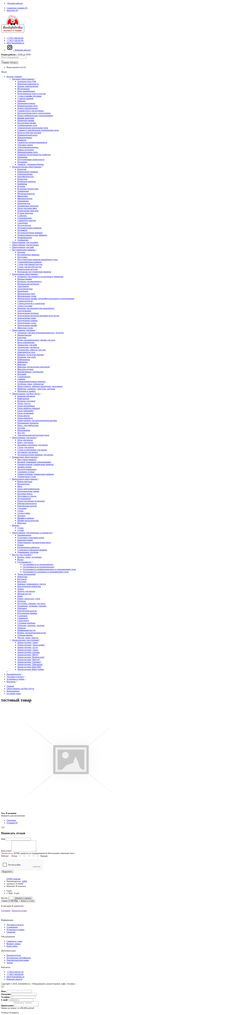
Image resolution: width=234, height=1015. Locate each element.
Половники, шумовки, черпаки (31, 606)
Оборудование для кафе (23, 247)
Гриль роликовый (25, 413)
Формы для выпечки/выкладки (31, 633)
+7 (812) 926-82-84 (14, 974)
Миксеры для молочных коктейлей (33, 367)
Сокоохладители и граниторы (31, 303)
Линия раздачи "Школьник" (30, 664)
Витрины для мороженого (29, 281)
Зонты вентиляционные (28, 489)
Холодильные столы (26, 323)
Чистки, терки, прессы (27, 637)
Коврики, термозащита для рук (31, 584)
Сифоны (21, 379)
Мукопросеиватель (26, 193)
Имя (3, 839)
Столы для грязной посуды (29, 264)
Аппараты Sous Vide (26, 81)
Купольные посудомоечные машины (34, 272)
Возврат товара (13, 943)
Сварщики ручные (26, 472)
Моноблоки (22, 291)
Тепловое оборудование (23, 79)
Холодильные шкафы (27, 325)
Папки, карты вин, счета (28, 598)
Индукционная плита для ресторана (34, 113)
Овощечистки (23, 203)
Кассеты (21, 252)
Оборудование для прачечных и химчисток (32, 533)
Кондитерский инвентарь (29, 586)
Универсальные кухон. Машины (32, 235)
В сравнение (18, 906)
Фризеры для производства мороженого (35, 308)
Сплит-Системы (24, 306)
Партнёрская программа (17, 960)
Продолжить (7, 872)
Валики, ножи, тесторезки (29, 557)
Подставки (22, 257)
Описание (11, 820)
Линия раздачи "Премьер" (29, 662)
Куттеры (21, 186)
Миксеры (21, 364)
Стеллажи (22, 508)
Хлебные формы (25, 635)
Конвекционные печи (27, 106)
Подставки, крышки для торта (31, 603)
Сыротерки (22, 223)
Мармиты (21, 140)
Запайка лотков (24, 467)
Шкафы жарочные (25, 118)
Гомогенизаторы (25, 174)
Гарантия (10, 932)
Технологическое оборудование (27, 167)
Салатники (22, 616)
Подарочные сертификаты (18, 958)
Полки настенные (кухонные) (31, 501)
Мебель (15, 525)
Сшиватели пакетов (26, 220)
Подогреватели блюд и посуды (31, 93)
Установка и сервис (15, 929)
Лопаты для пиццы (26, 591)
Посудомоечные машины (24, 250)
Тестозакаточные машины (29, 228)
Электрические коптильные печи (32, 128)
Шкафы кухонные (25, 518)
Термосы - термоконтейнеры (30, 164)
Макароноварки (24, 137)
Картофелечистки (25, 176)
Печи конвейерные (26, 91)
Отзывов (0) (12, 823)
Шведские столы (25, 328)
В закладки (6, 906)
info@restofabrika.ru (15, 977)
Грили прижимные (26, 406)
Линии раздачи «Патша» (28, 652)
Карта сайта (11, 946)
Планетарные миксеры (27, 211)
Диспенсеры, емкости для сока (31, 350)
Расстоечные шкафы (26, 123)
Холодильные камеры (27, 320)
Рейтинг (5, 856)
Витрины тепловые (26, 401)
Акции (9, 962)
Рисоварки (22, 162)
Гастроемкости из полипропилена (38, 567)
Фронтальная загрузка (27, 269)
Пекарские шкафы (25, 120)
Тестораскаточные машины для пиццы (35, 454)
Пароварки (22, 157)
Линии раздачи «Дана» (28, 650)
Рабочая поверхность (27, 503)
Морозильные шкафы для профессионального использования (45, 298)
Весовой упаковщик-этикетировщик (34, 462)
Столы (20, 511)
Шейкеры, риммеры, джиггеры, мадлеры (36, 389)
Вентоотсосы (23, 484)
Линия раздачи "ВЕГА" (28, 655)
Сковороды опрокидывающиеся (32, 142)
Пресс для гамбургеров (28, 425)
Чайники (21, 101)
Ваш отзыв (6, 851)
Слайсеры (22, 215)
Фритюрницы (23, 430)
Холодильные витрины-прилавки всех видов (38, 315)
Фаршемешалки (24, 237)
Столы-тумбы (23, 513)
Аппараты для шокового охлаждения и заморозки (40, 276)
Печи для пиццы (25, 440)
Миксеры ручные (25, 369)
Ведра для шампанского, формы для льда (36, 340)
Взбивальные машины (27, 171)
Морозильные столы (26, 296)
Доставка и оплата (15, 925)
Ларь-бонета (23, 286)
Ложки (20, 589)
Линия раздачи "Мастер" (28, 659)
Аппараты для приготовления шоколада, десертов (40, 333)
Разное (20, 545)
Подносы (21, 601)
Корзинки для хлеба (26, 357)
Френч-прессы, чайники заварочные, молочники (40, 386)
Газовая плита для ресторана (30, 111)
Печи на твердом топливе (29, 132)
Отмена (4, 1012)
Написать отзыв (19, 910)
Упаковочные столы (26, 476)
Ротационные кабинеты (28, 547)
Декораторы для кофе (27, 345)
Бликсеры (21, 169)
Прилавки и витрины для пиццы (32, 445)
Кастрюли (22, 579)
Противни (22, 608)
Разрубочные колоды (27, 506)
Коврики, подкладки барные (30, 354)
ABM (24, 881)
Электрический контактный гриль (33, 435)
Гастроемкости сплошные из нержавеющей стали (46, 572)
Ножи (20, 596)
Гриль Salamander (25, 411)
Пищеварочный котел (27, 135)
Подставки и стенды (26, 496)
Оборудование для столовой (25, 242)
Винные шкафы (24, 279)
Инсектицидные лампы (28, 491)
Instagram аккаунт (14, 979)
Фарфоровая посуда (26, 630)
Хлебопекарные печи (27, 125)
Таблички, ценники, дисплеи (30, 625)
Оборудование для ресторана (25, 245)
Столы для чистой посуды (29, 267)
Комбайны (22, 184)
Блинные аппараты (26, 396)
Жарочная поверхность (28, 84)
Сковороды (22, 618)
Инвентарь (22, 576)
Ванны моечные (24, 481)
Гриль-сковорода (25, 418)
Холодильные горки (26, 318)
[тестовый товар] (71, 813)
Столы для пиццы (25, 447)
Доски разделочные (26, 574)
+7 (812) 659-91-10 (14, 972)
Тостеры (21, 428)
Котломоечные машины (28, 254)
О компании (12, 927)
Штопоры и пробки (26, 391)
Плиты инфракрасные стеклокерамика (35, 115)
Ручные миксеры (25, 213)
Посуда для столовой (22, 555)
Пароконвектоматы (26, 103)
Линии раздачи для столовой (25, 640)
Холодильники (24, 311)
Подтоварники (24, 498)
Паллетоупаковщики (26, 469)
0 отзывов (5, 910)
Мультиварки (23, 89)
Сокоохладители (25, 301)
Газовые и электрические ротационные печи (38, 130)
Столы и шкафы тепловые (29, 96)
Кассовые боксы (24, 494)
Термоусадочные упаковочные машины (35, 474)
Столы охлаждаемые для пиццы (32, 450)
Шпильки (21, 523)
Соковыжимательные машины (31, 381)
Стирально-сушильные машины (32, 550)
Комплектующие (25, 540)
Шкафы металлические (28, 520)
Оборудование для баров (23, 330)
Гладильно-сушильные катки (30, 537)
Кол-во (4, 898)
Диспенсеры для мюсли (28, 347)
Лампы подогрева (25, 150)
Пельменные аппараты (27, 206)
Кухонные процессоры (27, 189)
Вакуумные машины (26, 459)
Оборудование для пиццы (24, 437)
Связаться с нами (14, 941)
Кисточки (21, 581)
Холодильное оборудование (25, 274)
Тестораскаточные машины (30, 232)
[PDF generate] (13, 879)
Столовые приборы (26, 623)
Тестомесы (22, 230)
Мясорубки (22, 196)
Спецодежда (23, 620)
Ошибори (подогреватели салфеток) (34, 154)
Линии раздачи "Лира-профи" (31, 645)
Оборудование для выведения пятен (34, 542)
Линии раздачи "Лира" (27, 642)
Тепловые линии (25, 145)
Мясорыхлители (24, 198)
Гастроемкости (24, 562)
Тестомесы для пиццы (27, 452)
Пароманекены (24, 535)
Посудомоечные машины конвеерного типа (37, 259)
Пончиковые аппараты (27, 423)
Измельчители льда (26, 352)
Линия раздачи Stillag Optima (30, 669)
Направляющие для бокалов (30, 372)
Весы (19, 486)
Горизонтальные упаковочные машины (35, 464)
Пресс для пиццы (25, 442)
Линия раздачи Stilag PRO (29, 667)
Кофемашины (23, 359)
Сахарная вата (23, 376)
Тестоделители (24, 225)
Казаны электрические (27, 86)
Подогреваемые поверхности (30, 159)
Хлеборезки (22, 240)
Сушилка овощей (25, 98)
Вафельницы (23, 398)
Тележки (21, 515)
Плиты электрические (27, 108)
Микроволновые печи (27, 152)
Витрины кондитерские (28, 284)
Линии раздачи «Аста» (27, 647)
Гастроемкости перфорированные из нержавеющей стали (49, 569)
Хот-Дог (21, 433)
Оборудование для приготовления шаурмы (37, 420)
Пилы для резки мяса (27, 208)
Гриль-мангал (23, 415)
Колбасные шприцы (26, 181)
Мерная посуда (24, 594)
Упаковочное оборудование (25, 457)
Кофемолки (22, 362)
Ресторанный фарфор (27, 613)
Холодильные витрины (28, 313)
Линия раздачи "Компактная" (31, 657)
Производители (13, 955)
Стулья (20, 530)
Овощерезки (23, 201)
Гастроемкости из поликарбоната (38, 564)
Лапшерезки (23, 191)
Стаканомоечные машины (29, 262)
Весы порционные (26, 342)
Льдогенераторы (25, 289)
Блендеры (21, 337)
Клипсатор (22, 179)
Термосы (21, 628)
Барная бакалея (24, 335)
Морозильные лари (26, 293)
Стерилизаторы (24, 218)
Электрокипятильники (27, 147)
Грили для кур (23, 403)
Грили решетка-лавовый (28, 408)
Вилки (20, 559)
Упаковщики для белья (27, 552)
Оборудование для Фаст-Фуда (26, 394)
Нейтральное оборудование (25, 479)
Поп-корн (21, 374)
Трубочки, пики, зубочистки (30, 384)
